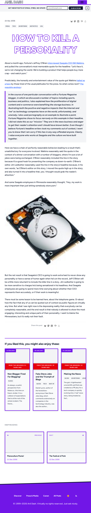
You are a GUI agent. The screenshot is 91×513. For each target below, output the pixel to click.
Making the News (72, 374)
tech (14, 26)
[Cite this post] (82, 20)
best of (51, 384)
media (8, 26)
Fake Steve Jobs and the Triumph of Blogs (45, 377)
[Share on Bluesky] (72, 21)
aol (41, 26)
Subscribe (76, 8)
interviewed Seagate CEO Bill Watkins (66, 63)
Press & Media (32, 496)
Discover (18, 496)
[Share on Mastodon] (75, 21)
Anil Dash (14, 2)
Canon (46, 496)
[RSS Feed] (76, 496)
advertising (23, 26)
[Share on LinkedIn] (78, 21)
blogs (10, 381)
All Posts (57, 496)
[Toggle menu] (82, 2)
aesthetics (34, 26)
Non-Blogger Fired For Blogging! (17, 375)
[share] (85, 21)
